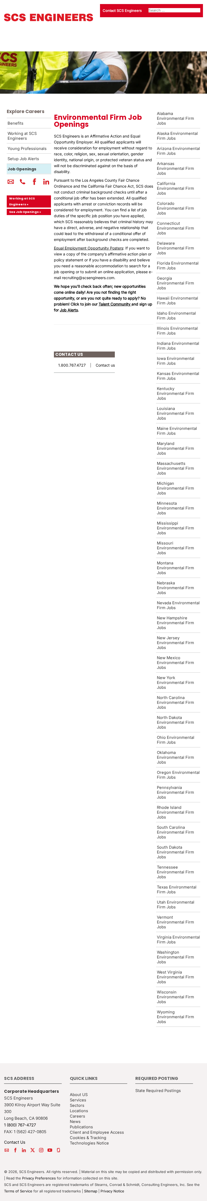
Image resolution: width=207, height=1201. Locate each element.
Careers (77, 1116)
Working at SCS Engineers (22, 136)
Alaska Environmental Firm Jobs (177, 136)
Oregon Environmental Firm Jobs (178, 775)
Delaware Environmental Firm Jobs (175, 248)
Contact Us (14, 1142)
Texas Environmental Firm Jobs (176, 889)
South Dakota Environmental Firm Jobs (175, 852)
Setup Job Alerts (23, 158)
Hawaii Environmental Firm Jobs (177, 300)
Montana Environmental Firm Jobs (175, 568)
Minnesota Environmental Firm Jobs (175, 508)
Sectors (77, 1105)
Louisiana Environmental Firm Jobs (175, 413)
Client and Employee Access (97, 1132)
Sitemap (90, 1191)
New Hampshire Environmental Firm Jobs (175, 623)
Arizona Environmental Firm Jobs (178, 151)
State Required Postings (158, 1090)
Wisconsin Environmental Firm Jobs (175, 997)
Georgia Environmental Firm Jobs (175, 283)
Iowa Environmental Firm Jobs (175, 361)
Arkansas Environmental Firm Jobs (175, 168)
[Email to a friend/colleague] (11, 183)
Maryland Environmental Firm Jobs (175, 448)
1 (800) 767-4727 (20, 1124)
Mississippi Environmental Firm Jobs (175, 528)
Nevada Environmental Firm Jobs (178, 605)
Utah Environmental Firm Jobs (175, 904)
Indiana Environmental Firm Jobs (178, 346)
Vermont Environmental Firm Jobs (175, 922)
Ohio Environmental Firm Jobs (175, 740)
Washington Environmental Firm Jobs (175, 957)
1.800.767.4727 (72, 365)
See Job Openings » (25, 212)
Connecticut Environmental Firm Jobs (175, 228)
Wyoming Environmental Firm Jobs (175, 1017)
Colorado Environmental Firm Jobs (175, 208)
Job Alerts (69, 310)
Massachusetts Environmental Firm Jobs (175, 468)
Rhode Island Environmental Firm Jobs (175, 812)
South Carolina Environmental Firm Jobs (175, 832)
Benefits (15, 123)
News (75, 1121)
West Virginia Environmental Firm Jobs (175, 977)
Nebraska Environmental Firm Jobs (175, 588)
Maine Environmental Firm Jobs (177, 431)
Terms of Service (18, 1191)
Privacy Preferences (39, 1178)
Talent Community (114, 304)
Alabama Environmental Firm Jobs (175, 118)
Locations (79, 1110)
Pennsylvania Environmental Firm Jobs (175, 792)
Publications (81, 1126)
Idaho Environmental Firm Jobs (176, 316)
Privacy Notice (112, 1191)
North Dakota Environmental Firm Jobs (175, 722)
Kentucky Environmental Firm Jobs (175, 393)
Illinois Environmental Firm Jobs (177, 331)
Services (78, 1099)
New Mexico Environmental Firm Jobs (175, 662)
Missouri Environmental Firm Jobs (175, 548)
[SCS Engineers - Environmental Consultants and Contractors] (48, 19)
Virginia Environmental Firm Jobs (178, 939)
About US (79, 1094)
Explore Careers (25, 111)
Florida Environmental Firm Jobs (178, 266)
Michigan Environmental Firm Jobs (175, 488)
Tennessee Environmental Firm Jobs (175, 872)
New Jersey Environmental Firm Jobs (175, 642)
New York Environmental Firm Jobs (175, 682)
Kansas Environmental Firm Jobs (178, 376)
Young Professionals (27, 148)
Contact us (105, 365)
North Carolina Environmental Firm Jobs (175, 702)
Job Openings (22, 169)
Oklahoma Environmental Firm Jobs (175, 757)
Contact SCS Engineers (122, 10)
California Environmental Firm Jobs (175, 188)
